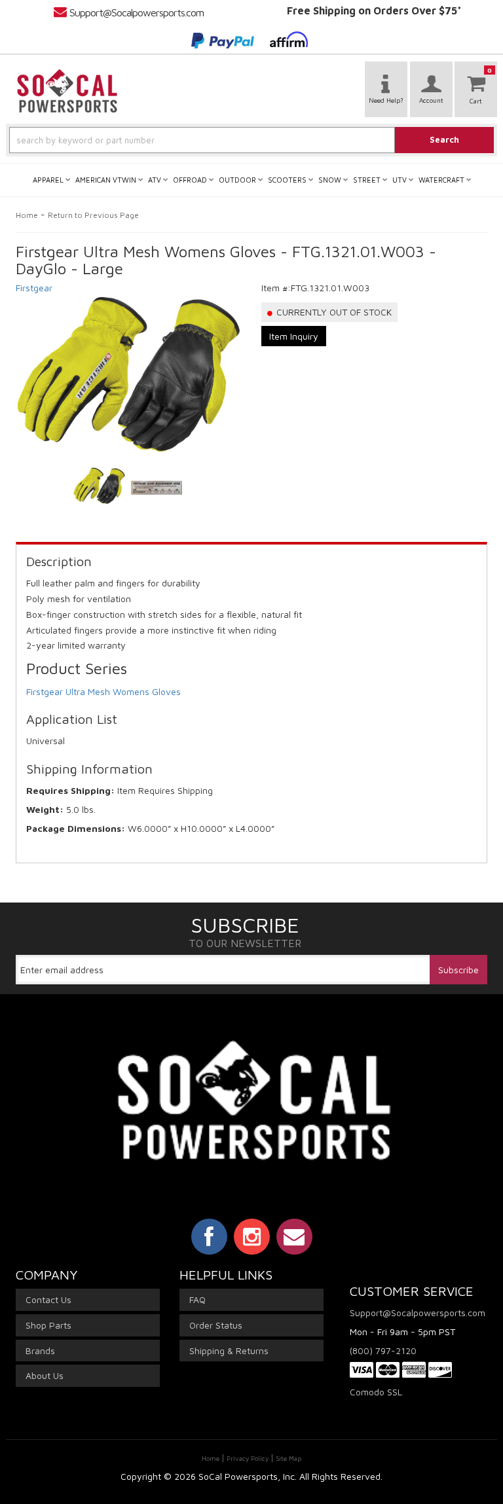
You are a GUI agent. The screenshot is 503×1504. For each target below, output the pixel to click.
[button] (251, 140)
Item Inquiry (293, 336)
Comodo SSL (376, 1391)
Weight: (45, 809)
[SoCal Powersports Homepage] (67, 91)
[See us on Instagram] (252, 1236)
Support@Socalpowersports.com (136, 12)
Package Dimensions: (75, 828)
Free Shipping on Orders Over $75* (374, 10)
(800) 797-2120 (383, 1350)
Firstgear (34, 287)
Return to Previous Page (93, 215)
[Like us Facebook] (209, 1236)
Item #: (276, 287)
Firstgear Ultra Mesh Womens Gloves (103, 691)
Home (27, 215)
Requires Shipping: (70, 790)
